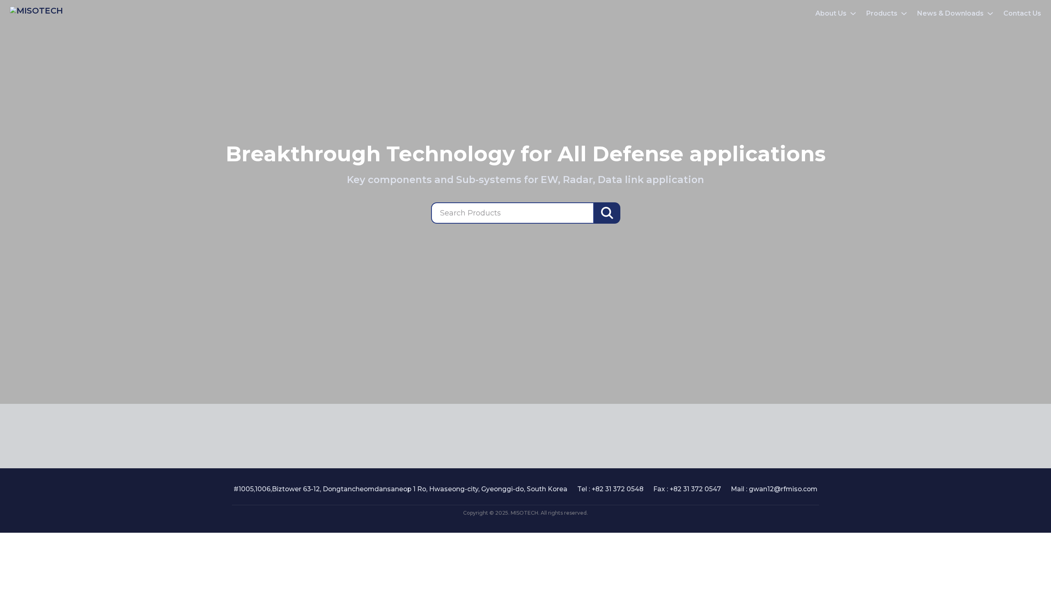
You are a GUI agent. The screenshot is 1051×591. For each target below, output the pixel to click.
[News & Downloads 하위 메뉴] (990, 13)
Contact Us (1022, 13)
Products (881, 13)
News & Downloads (950, 13)
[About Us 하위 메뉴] (853, 13)
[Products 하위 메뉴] (904, 13)
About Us (831, 13)
